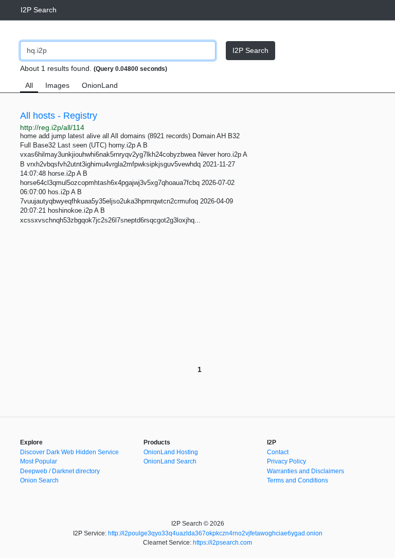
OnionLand (100, 85)
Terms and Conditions (297, 480)
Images (57, 85)
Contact (278, 452)
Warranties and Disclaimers (305, 471)
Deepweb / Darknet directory (60, 471)
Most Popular (38, 461)
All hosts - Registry (58, 115)
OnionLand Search (169, 461)
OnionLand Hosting (170, 452)
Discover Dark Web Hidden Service (69, 452)
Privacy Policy (286, 461)
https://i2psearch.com (222, 543)
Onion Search (39, 480)
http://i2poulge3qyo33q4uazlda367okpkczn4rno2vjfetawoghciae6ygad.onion (215, 533)
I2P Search (39, 10)
